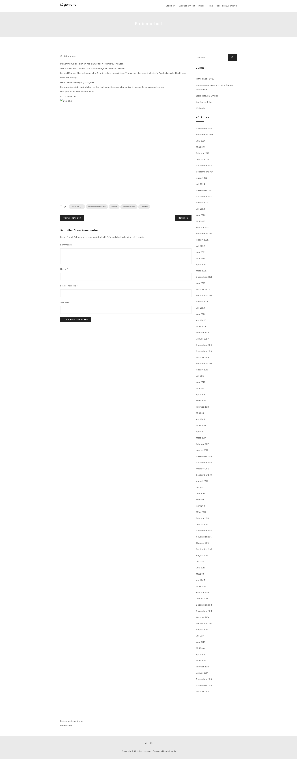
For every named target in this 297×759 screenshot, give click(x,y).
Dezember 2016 (204, 456)
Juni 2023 (201, 215)
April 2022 (201, 264)
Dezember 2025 (204, 128)
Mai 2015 (200, 573)
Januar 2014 (202, 672)
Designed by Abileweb (164, 751)
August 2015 (202, 555)
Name (64, 269)
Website (64, 302)
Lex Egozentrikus (204, 102)
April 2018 (200, 419)
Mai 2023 (200, 221)
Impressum (66, 725)
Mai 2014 (200, 648)
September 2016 (204, 474)
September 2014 (204, 623)
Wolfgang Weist (187, 5)
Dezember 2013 (204, 679)
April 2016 (200, 505)
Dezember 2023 (204, 190)
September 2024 (204, 171)
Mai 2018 (200, 413)
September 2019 (204, 363)
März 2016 (201, 512)
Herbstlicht (183, 218)
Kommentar (66, 244)
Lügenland (68, 4)
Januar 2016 (202, 524)
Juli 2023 (200, 208)
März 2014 (201, 660)
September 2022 (204, 233)
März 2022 (201, 270)
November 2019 (204, 351)
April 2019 (200, 394)
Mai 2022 (200, 258)
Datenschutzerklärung (71, 721)
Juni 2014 (200, 642)
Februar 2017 (202, 444)
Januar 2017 (202, 450)
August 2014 (202, 629)
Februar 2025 (202, 153)
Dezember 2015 (204, 530)
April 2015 (200, 580)
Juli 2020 (200, 307)
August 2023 (202, 202)
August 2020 (202, 301)
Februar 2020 (202, 332)
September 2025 (204, 134)
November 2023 (204, 196)
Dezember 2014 (204, 604)
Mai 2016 (200, 499)
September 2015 (204, 549)
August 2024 (202, 177)
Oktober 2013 (202, 691)
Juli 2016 (200, 487)
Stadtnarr (170, 5)
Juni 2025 (201, 140)
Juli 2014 (200, 635)
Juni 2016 (200, 493)
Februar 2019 (202, 406)
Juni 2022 (201, 252)
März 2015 (201, 586)
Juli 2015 (200, 561)
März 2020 (201, 326)
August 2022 (202, 239)
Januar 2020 (202, 338)
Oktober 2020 (203, 289)
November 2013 (204, 685)
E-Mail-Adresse (68, 285)
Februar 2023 (202, 227)
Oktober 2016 (202, 468)
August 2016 (202, 481)
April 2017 (200, 431)
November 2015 (204, 536)
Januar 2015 (202, 598)
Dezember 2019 (204, 345)
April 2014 (201, 654)
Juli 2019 (200, 375)
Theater (144, 206)
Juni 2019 (200, 382)
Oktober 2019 (202, 357)
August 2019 (202, 369)
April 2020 (201, 320)
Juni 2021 (200, 283)
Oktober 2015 (202, 543)
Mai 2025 (200, 147)
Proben (114, 206)
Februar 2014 (202, 666)
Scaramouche (129, 206)
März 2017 (201, 437)
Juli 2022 (200, 246)
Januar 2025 (202, 159)
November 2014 (204, 611)
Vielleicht (200, 108)
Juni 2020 (201, 314)
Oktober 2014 (202, 617)
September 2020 (204, 295)
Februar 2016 (202, 518)
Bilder (201, 5)
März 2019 (201, 400)
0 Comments (70, 56)
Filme (210, 5)
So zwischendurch (72, 218)
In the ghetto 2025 (205, 78)
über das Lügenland (227, 5)
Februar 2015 (202, 592)
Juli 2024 (200, 184)
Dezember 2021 (204, 276)
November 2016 (204, 462)
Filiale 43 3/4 (77, 206)
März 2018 (201, 425)
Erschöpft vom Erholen (207, 95)
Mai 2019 (200, 388)
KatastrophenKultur (96, 206)
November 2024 (204, 165)
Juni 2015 (200, 567)
